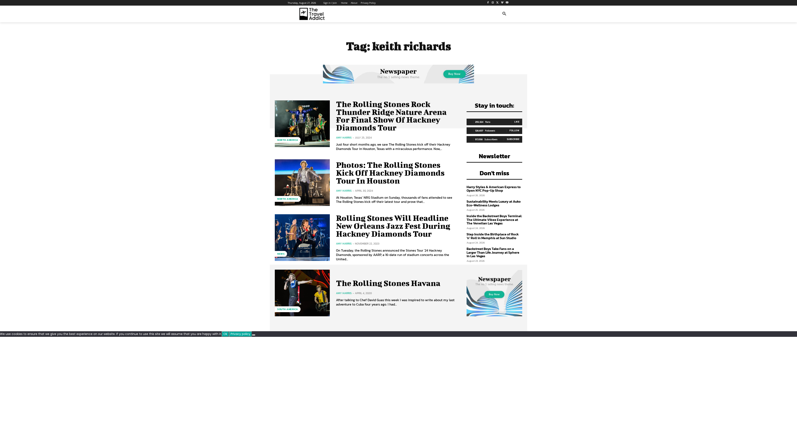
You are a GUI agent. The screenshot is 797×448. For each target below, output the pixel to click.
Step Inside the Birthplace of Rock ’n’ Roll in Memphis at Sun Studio (493, 236)
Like (516, 121)
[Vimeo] (502, 2)
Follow (514, 130)
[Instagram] (492, 2)
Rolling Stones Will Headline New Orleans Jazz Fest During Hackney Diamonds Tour (393, 225)
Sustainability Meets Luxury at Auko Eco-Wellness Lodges (494, 203)
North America (287, 140)
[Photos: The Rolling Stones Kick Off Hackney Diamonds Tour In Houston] (302, 182)
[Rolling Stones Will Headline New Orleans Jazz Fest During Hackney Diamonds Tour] (302, 237)
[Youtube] (507, 2)
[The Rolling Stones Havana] (302, 293)
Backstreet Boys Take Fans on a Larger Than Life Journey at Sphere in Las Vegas (493, 252)
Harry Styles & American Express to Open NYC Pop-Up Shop (494, 188)
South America (287, 309)
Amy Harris (344, 138)
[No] (253, 335)
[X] (497, 2)
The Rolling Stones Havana (388, 283)
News (281, 254)
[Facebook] (488, 2)
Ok (225, 334)
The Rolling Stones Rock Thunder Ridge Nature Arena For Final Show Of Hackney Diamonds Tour (391, 116)
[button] (504, 14)
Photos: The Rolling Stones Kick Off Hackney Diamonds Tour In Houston (390, 172)
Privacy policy (240, 334)
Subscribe (513, 139)
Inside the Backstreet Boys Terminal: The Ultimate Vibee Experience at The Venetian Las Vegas (494, 219)
